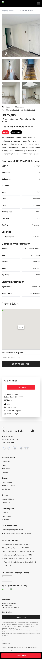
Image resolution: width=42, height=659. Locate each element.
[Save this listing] (5, 53)
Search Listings (7, 482)
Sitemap (4, 641)
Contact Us (5, 519)
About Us (5, 512)
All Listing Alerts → (8, 565)
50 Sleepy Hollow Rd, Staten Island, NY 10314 (17, 558)
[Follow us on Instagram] (26, 448)
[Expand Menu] (38, 4)
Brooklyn (4, 465)
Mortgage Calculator (8, 485)
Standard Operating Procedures (12, 529)
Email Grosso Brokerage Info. (11, 607)
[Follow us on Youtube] (4, 448)
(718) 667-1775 (7, 605)
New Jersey (6, 468)
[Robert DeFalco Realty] (6, 3)
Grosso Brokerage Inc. (9, 603)
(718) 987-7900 (8, 443)
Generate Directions (21, 364)
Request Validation (8, 499)
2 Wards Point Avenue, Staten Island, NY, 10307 (18, 551)
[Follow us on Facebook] (15, 448)
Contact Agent (21, 387)
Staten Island (6, 461)
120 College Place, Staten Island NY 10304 (16, 544)
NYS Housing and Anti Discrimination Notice (16, 533)
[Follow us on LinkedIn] (21, 448)
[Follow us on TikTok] (9, 448)
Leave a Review (21, 617)
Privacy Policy (6, 643)
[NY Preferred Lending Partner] (7, 578)
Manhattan (5, 472)
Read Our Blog (6, 516)
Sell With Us (6, 502)
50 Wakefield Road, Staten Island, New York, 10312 (19, 562)
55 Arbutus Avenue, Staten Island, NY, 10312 (17, 555)
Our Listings (6, 489)
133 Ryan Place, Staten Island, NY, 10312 (15, 548)
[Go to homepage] (3, 427)
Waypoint (16, 651)
